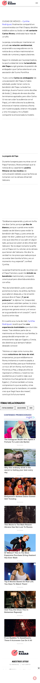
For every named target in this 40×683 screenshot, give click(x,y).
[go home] (9, 2)
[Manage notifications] (35, 678)
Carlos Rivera (21, 408)
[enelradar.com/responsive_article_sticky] (38, 668)
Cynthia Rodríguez (7, 408)
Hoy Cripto (26, 664)
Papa (30, 408)
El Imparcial (14, 664)
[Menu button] (37, 3)
